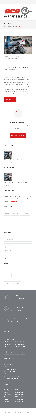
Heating (22, 275)
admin (18, 56)
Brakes (14, 271)
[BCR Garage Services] (16, 12)
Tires (17, 222)
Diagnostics (9, 58)
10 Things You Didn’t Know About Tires (16, 160)
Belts (7, 213)
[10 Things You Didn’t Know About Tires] (18, 45)
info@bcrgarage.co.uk (21, 346)
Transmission (9, 226)
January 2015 (9, 256)
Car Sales (15, 213)
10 (13, 61)
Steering (21, 218)
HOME (15, 26)
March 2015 (8, 250)
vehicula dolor (13, 201)
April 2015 (8, 245)
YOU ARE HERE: (8, 26)
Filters (15, 58)
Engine (7, 275)
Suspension (8, 222)
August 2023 (9, 239)
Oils (14, 218)
